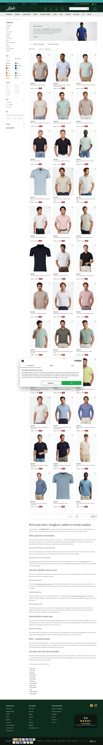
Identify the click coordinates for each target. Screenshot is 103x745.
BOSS (31, 689)
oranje (9, 75)
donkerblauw (19, 65)
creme (9, 60)
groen (18, 73)
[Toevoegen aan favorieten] (49, 55)
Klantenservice (10, 706)
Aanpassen (50, 383)
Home (7, 19)
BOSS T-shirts (33, 685)
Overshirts (8, 34)
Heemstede (31, 711)
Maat (7, 56)
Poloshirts (17, 14)
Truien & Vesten (26, 14)
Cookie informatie (48, 740)
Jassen (54, 14)
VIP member (54, 714)
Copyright (68, 740)
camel (9, 65)
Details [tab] (51, 365)
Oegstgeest (31, 725)
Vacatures (54, 722)
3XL (18, 90)
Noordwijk (31, 722)
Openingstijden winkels (33, 728)
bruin (9, 68)
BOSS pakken (32, 676)
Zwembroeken (9, 38)
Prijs (7, 111)
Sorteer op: (41, 49)
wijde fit (10, 102)
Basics (61, 14)
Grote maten (76, 14)
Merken (89, 14)
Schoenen (68, 14)
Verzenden (8, 719)
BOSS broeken (33, 674)
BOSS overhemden (34, 691)
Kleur (7, 99)
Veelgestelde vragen (10, 711)
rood (9, 73)
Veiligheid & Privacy (41, 740)
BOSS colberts (33, 679)
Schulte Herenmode (57, 706)
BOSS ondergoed (33, 683)
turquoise (19, 75)
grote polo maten (84, 561)
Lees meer (35, 36)
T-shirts (7, 29)
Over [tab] (72, 365)
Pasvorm (8, 82)
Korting (7, 124)
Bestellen (8, 714)
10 (86, 517)
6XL (9, 95)
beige (9, 63)
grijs (8, 70)
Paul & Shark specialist (56, 711)
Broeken (35, 14)
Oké (72, 383)
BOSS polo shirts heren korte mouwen (44, 584)
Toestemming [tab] (30, 365)
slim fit (9, 107)
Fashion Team (54, 719)
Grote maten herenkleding (57, 708)
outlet (64, 632)
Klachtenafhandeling (10, 725)
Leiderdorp (31, 717)
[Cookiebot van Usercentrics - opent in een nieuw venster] (75, 361)
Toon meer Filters (10, 127)
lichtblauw (19, 58)
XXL (9, 90)
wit (17, 70)
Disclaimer (54, 740)
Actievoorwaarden (10, 728)
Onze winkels (32, 706)
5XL (18, 92)
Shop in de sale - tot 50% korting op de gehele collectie (51, 1)
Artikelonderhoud (9, 730)
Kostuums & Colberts (45, 14)
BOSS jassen (32, 681)
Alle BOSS (8, 50)
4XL (9, 92)
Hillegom (30, 714)
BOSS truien (32, 668)
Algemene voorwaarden (61, 740)
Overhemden (9, 14)
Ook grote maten (34, 3)
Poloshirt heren (12, 19)
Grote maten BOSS (10, 48)
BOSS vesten (32, 670)
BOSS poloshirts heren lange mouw (78, 596)
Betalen (7, 717)
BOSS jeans (32, 672)
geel (8, 78)
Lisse (30, 719)
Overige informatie (74, 740)
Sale (83, 14)
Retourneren (8, 722)
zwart (18, 68)
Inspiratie (53, 717)
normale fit (10, 104)
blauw (18, 63)
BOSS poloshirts (33, 693)
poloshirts (69, 657)
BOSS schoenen (33, 687)
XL (17, 87)
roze (18, 78)
